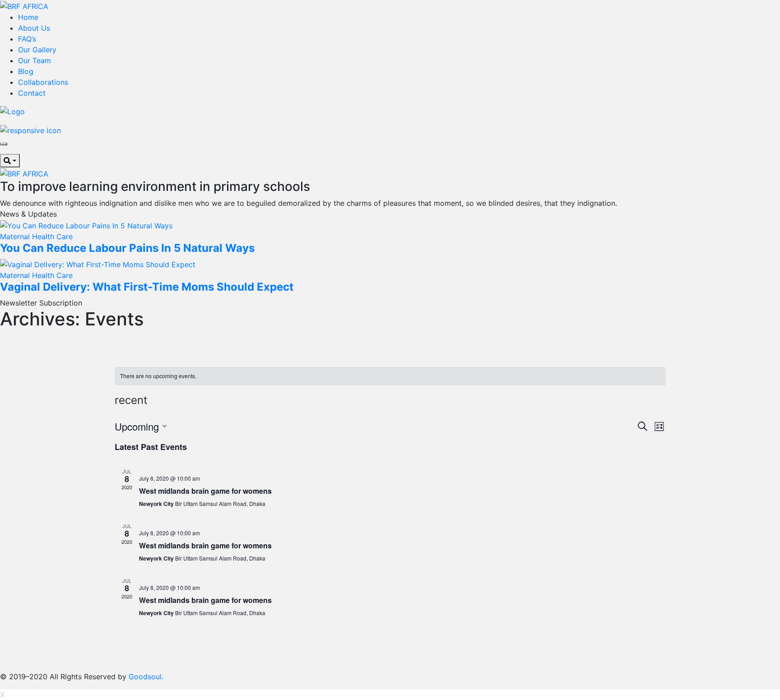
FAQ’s (27, 38)
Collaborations (43, 82)
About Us (34, 27)
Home (28, 17)
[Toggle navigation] (3, 144)
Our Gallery (37, 49)
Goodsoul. (146, 676)
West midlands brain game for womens (205, 491)
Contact (32, 92)
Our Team (34, 60)
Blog (25, 71)
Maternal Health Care (36, 236)
